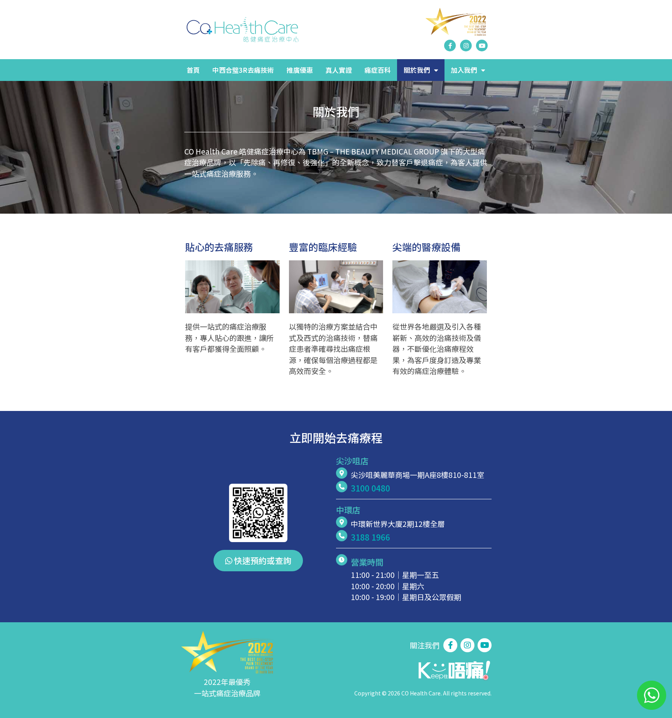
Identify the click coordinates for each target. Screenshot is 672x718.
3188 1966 (370, 537)
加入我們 (464, 70)
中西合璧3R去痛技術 (243, 70)
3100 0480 (370, 488)
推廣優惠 (300, 70)
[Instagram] (466, 45)
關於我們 (417, 70)
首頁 (193, 70)
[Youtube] (482, 45)
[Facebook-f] (450, 45)
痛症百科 (377, 70)
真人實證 (339, 70)
